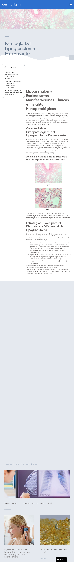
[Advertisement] (13, 111)
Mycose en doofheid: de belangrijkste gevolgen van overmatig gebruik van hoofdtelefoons (17, 553)
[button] (70, 4)
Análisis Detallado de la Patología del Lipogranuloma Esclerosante (13, 84)
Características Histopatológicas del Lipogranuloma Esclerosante (11, 75)
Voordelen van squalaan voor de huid (53, 551)
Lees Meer (7, 509)
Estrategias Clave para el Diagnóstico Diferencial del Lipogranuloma (13, 92)
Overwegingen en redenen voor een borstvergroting (29, 502)
